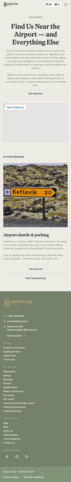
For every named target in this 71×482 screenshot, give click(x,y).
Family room (9, 355)
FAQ (5, 426)
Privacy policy (10, 477)
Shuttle (7, 383)
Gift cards (8, 399)
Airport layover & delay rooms (19, 403)
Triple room (9, 359)
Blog (5, 423)
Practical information (14, 407)
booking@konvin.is (17, 321)
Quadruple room (11, 351)
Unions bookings (12, 411)
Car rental (8, 395)
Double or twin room (14, 347)
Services (8, 379)
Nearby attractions (13, 391)
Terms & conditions (34, 477)
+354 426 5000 (15, 315)
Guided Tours (10, 387)
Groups (7, 375)
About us (8, 430)
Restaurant (9, 371)
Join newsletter (11, 438)
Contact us (9, 442)
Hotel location (10, 434)
